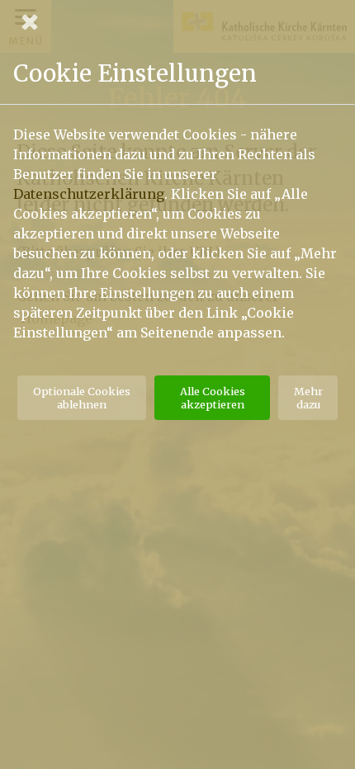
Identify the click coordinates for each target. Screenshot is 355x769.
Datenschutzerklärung (88, 194)
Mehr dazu (308, 397)
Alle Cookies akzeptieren (212, 397)
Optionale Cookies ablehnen (81, 397)
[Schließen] (177, 21)
